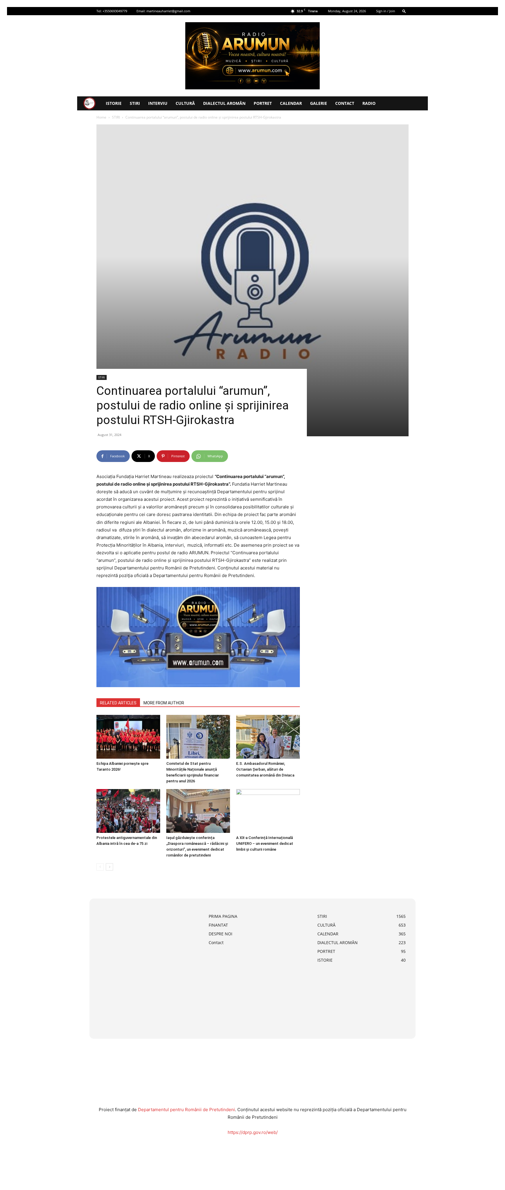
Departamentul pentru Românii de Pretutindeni (186, 1109)
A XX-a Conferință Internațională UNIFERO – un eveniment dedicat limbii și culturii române (264, 843)
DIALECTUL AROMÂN (224, 103)
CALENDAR (291, 103)
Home (101, 117)
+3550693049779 (115, 11)
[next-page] (109, 867)
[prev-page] (100, 867)
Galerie (318, 103)
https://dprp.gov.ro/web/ (253, 1132)
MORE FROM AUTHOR (163, 703)
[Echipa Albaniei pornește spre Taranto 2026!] (128, 737)
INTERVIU (157, 103)
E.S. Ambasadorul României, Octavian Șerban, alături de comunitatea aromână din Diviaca (265, 769)
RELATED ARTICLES (118, 703)
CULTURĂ (185, 103)
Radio (369, 103)
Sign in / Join (385, 11)
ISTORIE (114, 103)
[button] (404, 11)
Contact (344, 103)
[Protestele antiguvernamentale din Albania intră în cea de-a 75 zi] (128, 811)
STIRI (135, 103)
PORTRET (263, 103)
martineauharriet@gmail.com (168, 11)
